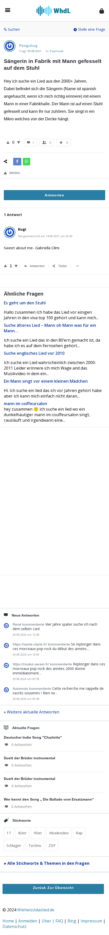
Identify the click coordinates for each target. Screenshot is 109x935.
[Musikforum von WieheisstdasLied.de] (55, 10)
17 (9, 832)
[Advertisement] (54, 509)
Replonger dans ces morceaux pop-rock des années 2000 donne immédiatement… (59, 668)
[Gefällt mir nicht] (18, 142)
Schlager (14, 845)
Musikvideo (59, 832)
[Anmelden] (101, 10)
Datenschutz (15, 926)
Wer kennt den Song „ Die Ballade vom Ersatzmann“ (49, 799)
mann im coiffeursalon (25, 403)
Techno (34, 845)
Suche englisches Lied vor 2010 (34, 353)
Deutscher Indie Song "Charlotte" (33, 737)
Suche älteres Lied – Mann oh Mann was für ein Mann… (50, 328)
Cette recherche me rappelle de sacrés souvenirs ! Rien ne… (58, 690)
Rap (79, 832)
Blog (72, 921)
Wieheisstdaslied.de (35, 910)
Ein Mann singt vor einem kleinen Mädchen (46, 381)
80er (22, 832)
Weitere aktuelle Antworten (33, 712)
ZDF (52, 845)
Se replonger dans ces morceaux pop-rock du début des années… (57, 646)
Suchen (14, 29)
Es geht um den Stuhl (25, 303)
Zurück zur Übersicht (53, 888)
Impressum (92, 921)
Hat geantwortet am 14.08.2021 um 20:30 (45, 236)
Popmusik (56, 51)
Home (9, 921)
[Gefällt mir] (8, 142)
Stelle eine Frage (91, 29)
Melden (14, 173)
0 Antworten (21, 744)
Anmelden (28, 921)
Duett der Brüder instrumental (29, 758)
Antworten (37, 266)
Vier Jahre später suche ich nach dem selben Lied (55, 626)
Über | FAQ (53, 921)
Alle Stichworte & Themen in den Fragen (48, 863)
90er (38, 832)
